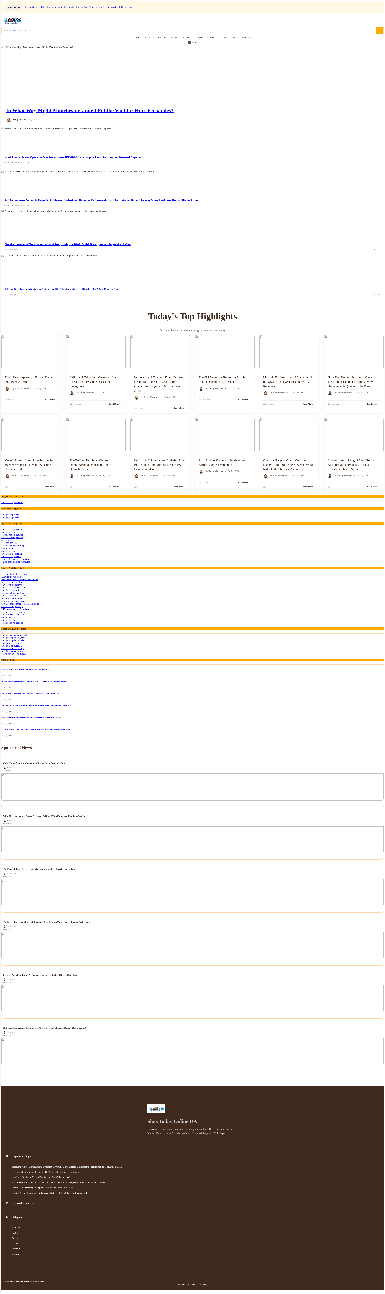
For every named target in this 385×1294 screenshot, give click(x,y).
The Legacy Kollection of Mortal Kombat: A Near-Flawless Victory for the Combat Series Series (36, 705)
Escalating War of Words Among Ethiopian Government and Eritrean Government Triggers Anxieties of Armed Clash (67, 1166)
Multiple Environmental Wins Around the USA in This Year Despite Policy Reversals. (287, 382)
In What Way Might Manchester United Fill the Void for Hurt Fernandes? (90, 110)
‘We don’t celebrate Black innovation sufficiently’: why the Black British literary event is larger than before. (68, 244)
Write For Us (183, 1284)
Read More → (51, 399)
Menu (195, 42)
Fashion (186, 37)
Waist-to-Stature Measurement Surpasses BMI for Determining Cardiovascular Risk (51, 1193)
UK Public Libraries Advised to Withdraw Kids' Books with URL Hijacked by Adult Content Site (61, 289)
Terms (194, 1284)
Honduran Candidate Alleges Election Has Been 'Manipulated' (41, 1177)
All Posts (149, 37)
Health (223, 37)
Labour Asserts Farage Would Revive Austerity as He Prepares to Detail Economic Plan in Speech (351, 465)
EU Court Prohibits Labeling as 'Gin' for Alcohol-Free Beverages (55, 7)
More (233, 37)
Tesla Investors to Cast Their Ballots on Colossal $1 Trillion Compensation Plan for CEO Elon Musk (58, 1182)
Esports (174, 37)
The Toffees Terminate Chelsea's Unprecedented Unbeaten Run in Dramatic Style (90, 465)
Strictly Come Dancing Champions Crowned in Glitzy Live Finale (42, 1187)
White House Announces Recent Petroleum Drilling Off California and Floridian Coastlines (34, 681)
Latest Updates (13, 7)
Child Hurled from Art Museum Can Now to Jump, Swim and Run (25, 669)
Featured (199, 37)
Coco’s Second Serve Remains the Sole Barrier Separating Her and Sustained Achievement (30, 465)
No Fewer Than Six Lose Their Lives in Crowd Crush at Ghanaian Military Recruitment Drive (35, 729)
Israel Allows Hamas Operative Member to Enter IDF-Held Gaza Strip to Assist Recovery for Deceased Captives (72, 157)
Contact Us (245, 37)
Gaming (211, 37)
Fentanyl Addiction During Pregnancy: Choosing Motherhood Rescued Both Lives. (31, 717)
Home (137, 37)
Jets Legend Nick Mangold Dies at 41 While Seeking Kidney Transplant (45, 1172)
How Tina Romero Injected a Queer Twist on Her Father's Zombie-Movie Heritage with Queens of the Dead (351, 382)
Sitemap (203, 1284)
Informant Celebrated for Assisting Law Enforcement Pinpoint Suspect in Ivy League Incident (159, 465)
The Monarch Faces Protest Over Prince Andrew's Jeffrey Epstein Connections (30, 693)
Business (162, 37)
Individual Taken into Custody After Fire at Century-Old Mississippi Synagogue (93, 382)
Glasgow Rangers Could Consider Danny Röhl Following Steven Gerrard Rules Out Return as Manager (288, 465)
